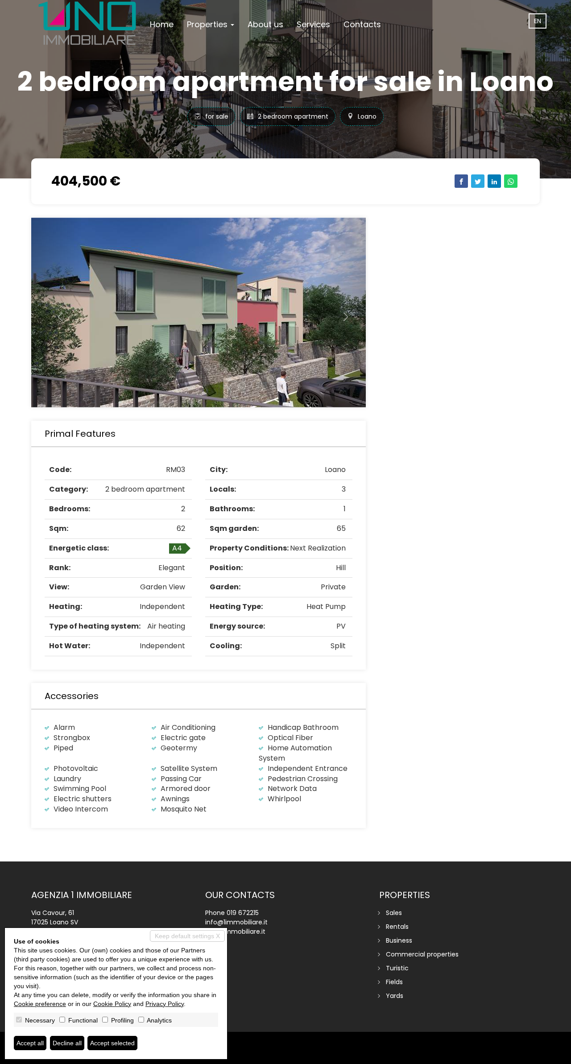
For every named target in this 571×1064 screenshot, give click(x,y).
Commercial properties (422, 954)
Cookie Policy (112, 1003)
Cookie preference (40, 1003)
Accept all (30, 1043)
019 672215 (243, 912)
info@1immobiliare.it (236, 922)
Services (313, 24)
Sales (394, 912)
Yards (394, 995)
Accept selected (112, 1043)
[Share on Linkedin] (494, 181)
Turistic (397, 968)
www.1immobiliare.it (235, 931)
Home (162, 24)
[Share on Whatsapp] (510, 181)
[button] (56, 312)
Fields (394, 981)
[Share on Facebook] (461, 181)
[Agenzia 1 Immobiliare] (87, 23)
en (537, 21)
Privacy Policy (164, 1003)
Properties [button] (208, 24)
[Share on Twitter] (477, 181)
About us (265, 24)
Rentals (397, 926)
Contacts (362, 24)
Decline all (67, 1043)
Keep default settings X (187, 936)
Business (399, 940)
